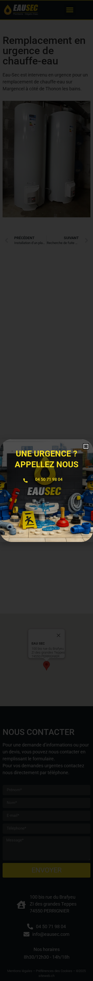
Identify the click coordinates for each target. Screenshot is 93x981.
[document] (46, 490)
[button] (86, 446)
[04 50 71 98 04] (25, 480)
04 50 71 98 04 (49, 479)
